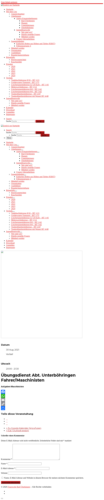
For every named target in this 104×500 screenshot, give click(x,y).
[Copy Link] (52, 404)
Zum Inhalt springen (9, 2)
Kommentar (6, 459)
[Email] (52, 400)
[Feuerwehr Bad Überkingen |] (10, 5)
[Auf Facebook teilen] (7, 419)
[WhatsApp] (52, 396)
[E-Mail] (7, 424)
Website (4, 473)
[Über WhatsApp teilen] (7, 421)
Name (4, 464)
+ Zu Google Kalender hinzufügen (23, 428)
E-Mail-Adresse (8, 468)
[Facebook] (52, 392)
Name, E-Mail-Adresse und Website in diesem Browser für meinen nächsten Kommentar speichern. (44, 478)
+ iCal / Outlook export (17, 430)
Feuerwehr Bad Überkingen (19, 487)
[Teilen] (52, 408)
